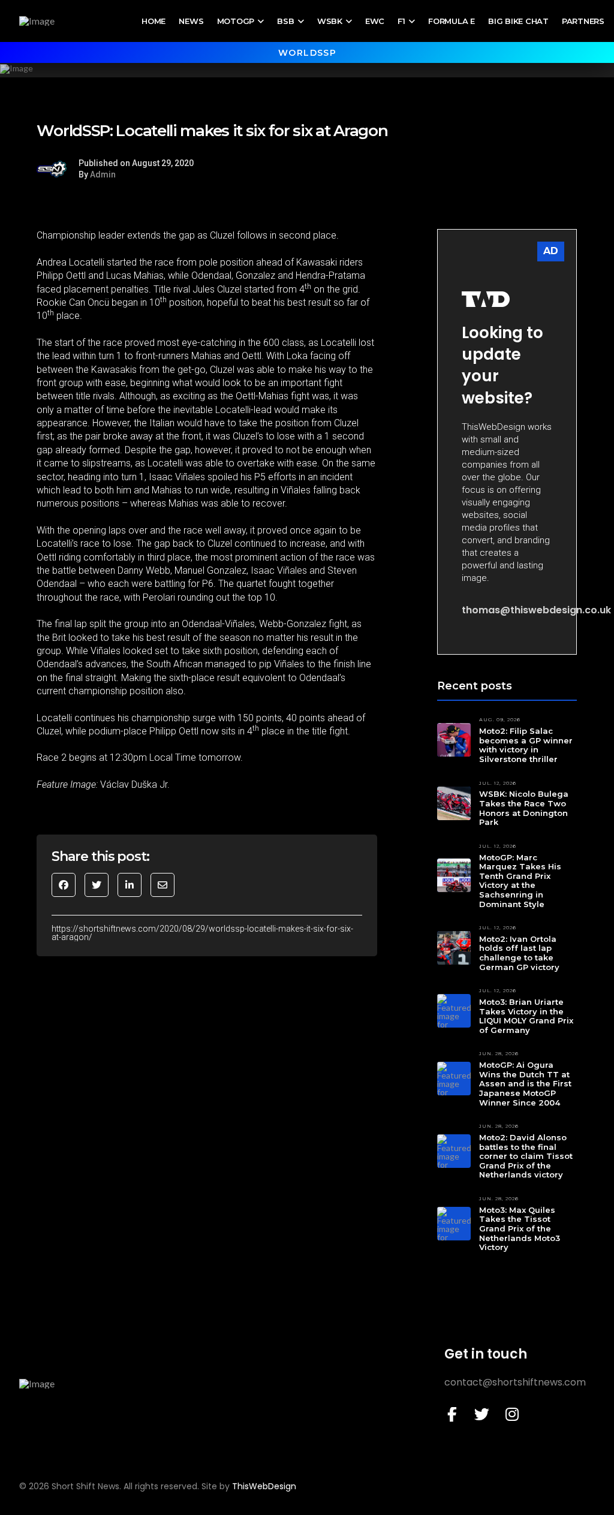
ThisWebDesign (264, 1486)
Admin (103, 174)
